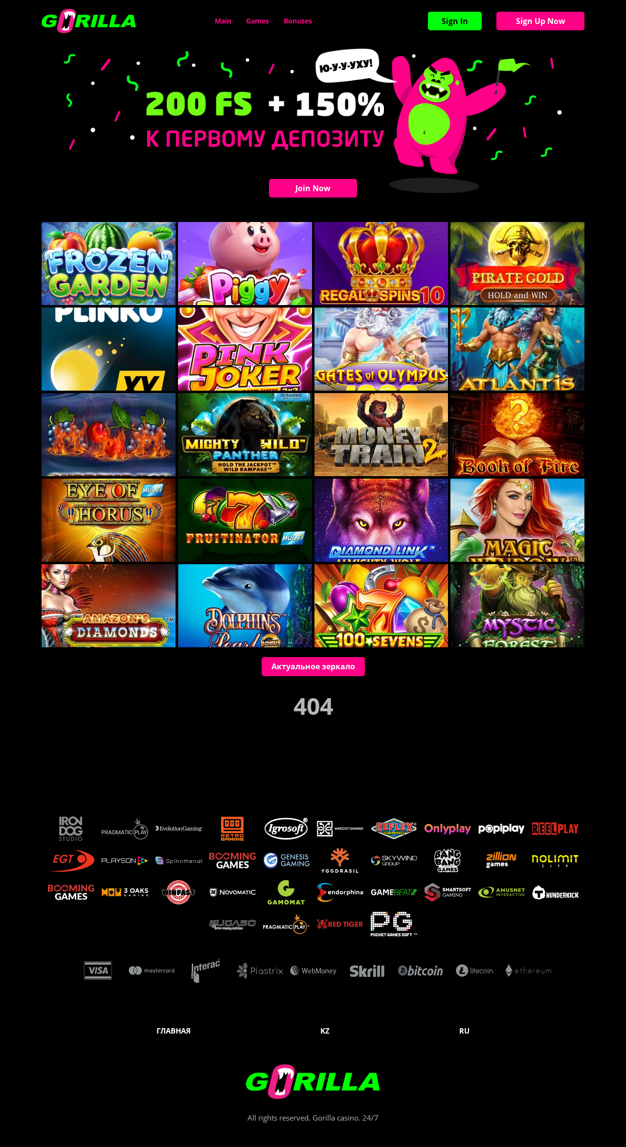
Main (223, 20)
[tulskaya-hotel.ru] (89, 21)
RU (464, 1031)
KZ (325, 1031)
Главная (173, 1031)
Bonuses (298, 20)
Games (257, 20)
